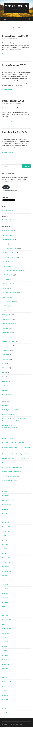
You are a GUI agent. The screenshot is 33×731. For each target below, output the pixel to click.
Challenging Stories (8, 323)
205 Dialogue (7, 297)
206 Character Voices (9, 301)
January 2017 (6, 664)
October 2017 (6, 624)
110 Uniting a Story (8, 275)
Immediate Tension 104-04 (14, 132)
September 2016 (7, 682)
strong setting (7, 359)
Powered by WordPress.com (12, 724)
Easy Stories (6, 328)
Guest (4, 376)
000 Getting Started (8, 239)
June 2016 (5, 695)
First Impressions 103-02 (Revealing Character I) (15, 454)
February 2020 (6, 527)
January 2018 (6, 611)
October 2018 (6, 575)
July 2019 (5, 540)
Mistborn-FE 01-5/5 (8, 462)
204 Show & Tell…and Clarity (11, 292)
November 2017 (6, 619)
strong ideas (6, 350)
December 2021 (6, 500)
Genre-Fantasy (7, 332)
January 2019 (6, 562)
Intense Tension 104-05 (13, 100)
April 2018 (5, 597)
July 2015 (5, 712)
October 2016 (6, 677)
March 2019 (5, 553)
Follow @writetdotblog (8, 210)
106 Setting (6, 266)
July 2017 (5, 637)
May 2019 (5, 544)
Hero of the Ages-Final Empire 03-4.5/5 (13, 443)
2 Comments (13, 38)
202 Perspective (7, 283)
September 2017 (7, 628)
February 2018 (6, 606)
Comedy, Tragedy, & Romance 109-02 (12, 471)
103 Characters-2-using (9, 252)
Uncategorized (6, 394)
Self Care (5, 310)
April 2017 (5, 651)
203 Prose (6, 288)
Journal (4, 385)
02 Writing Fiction (7, 235)
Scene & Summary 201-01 (14, 65)
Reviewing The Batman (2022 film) (11, 410)
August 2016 (5, 686)
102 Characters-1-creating (10, 248)
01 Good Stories (7, 319)
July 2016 (5, 690)
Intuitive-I (5, 405)
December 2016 (6, 668)
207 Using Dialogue (8, 306)
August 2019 (5, 535)
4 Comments (17, 103)
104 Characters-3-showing (10, 257)
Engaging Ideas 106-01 (8, 438)
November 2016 (6, 673)
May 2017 (5, 646)
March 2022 (5, 496)
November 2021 (6, 504)
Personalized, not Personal (9, 414)
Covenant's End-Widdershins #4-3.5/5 (12, 467)
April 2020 (5, 518)
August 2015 (5, 708)
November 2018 (6, 571)
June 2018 (5, 589)
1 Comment (15, 68)
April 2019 (5, 549)
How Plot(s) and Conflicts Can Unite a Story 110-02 (16, 458)
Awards (4, 363)
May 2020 (5, 513)
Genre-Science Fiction (9, 341)
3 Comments (17, 135)
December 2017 (6, 615)
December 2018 (6, 566)
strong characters (8, 345)
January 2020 (6, 531)
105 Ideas (6, 261)
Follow (6, 187)
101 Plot (5, 244)
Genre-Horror (7, 337)
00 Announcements (7, 230)
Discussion (5, 368)
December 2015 (6, 704)
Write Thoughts (16, 6)
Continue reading (7, 53)
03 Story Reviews (7, 315)
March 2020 (5, 522)
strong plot (6, 354)
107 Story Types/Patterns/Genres (12, 270)
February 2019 (6, 557)
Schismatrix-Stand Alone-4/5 (10, 480)
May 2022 (5, 491)
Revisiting (5, 390)
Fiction (4, 372)
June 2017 (5, 642)
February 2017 (6, 659)
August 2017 (5, 633)
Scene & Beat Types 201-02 (15, 36)
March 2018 (5, 602)
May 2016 (5, 699)
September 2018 (7, 580)
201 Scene (6, 279)
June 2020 (5, 509)
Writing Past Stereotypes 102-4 (11, 476)
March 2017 (5, 655)
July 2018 (5, 584)
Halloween (5, 381)
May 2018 (5, 593)
